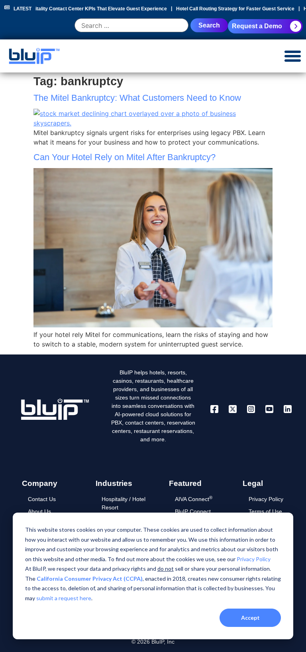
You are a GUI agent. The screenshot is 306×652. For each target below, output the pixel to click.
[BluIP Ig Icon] (251, 409)
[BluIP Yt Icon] (269, 409)
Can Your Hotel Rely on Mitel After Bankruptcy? (124, 157)
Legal (253, 483)
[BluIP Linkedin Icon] (288, 409)
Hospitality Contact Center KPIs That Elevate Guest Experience (94, 9)
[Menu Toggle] (293, 56)
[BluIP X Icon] (233, 409)
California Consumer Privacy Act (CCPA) (90, 578)
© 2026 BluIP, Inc (153, 641)
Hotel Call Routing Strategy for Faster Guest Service (234, 9)
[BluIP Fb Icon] (214, 409)
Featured (185, 483)
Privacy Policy (254, 559)
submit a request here (63, 598)
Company (39, 483)
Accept (250, 617)
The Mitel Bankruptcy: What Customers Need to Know (137, 98)
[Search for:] (131, 25)
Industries (114, 483)
